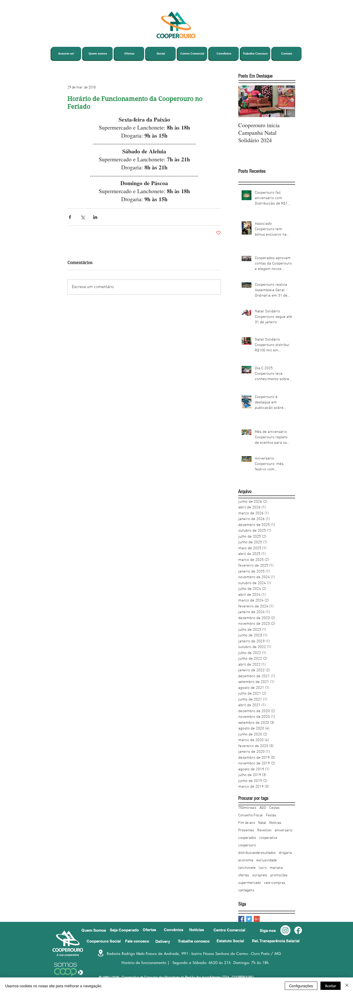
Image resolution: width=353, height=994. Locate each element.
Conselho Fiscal (250, 815)
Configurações (301, 985)
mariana (276, 868)
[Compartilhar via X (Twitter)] (82, 217)
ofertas (243, 875)
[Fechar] (347, 986)
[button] (270, 930)
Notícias (275, 823)
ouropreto (259, 875)
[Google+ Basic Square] (257, 919)
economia (245, 860)
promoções (279, 875)
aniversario (283, 830)
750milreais (247, 808)
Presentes (246, 830)
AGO (262, 808)
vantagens (246, 890)
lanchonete (247, 868)
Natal (262, 823)
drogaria (285, 853)
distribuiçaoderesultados (257, 853)
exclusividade (266, 860)
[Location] (100, 953)
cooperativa (268, 838)
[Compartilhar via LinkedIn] (95, 217)
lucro (263, 868)
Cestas (274, 808)
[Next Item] (287, 101)
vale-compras (274, 883)
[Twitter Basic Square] (249, 919)
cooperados (247, 838)
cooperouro (247, 845)
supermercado (249, 883)
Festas (271, 815)
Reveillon (264, 830)
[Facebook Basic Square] (241, 919)
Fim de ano (246, 823)
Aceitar (330, 985)
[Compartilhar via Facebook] (69, 217)
